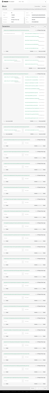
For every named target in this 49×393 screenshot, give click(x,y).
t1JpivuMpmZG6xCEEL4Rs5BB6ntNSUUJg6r (31, 48)
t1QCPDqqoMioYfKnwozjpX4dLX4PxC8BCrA (32, 114)
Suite (23, 391)
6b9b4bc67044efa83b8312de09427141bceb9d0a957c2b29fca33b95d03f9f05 (17, 175)
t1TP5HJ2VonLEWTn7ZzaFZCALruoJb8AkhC (31, 85)
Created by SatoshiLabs (6, 391)
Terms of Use (14, 391)
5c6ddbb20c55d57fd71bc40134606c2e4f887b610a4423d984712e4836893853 (17, 163)
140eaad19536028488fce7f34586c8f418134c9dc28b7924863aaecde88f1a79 (16, 330)
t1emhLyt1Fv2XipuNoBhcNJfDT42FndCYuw (31, 102)
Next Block (44, 6)
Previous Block (37, 6)
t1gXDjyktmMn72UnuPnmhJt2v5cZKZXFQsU (31, 60)
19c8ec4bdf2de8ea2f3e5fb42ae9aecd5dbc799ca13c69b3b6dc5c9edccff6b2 (16, 187)
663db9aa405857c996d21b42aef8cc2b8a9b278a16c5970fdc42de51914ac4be (16, 211)
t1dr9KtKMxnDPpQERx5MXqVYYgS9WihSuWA (32, 98)
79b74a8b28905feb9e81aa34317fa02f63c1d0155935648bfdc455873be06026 (16, 223)
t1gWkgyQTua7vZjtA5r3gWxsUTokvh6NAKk (31, 82)
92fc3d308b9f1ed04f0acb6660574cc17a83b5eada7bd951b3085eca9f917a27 (16, 365)
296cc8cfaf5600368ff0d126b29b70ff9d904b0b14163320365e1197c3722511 (16, 57)
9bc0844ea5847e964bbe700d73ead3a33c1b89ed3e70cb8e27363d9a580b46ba (17, 246)
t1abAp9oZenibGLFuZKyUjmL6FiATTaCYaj (10, 60)
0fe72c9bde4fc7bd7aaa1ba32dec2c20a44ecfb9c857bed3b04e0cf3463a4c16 (16, 318)
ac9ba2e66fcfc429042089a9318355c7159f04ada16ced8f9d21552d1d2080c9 (16, 306)
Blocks (20, 1)
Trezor (19, 391)
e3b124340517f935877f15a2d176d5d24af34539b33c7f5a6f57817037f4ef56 (16, 151)
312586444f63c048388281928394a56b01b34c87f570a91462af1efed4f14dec (16, 30)
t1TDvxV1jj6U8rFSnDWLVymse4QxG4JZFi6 (31, 105)
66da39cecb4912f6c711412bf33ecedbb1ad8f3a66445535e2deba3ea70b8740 (16, 126)
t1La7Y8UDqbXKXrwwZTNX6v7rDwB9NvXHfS (32, 108)
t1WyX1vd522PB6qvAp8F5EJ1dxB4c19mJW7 (31, 118)
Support (27, 391)
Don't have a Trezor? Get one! (42, 391)
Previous (32, 26)
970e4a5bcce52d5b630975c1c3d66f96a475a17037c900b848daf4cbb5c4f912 (17, 234)
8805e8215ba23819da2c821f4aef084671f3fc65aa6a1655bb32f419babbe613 (16, 73)
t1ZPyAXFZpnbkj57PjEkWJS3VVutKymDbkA (31, 92)
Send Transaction (33, 391)
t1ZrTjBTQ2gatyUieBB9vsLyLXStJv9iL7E (31, 95)
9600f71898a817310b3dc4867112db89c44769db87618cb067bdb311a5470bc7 (16, 199)
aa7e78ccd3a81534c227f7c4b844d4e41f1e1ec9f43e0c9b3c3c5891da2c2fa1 (16, 377)
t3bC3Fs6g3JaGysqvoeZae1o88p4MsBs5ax (32, 44)
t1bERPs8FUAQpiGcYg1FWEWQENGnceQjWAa (32, 88)
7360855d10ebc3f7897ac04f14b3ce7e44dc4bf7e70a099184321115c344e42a (16, 258)
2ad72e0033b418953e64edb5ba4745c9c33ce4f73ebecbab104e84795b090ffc (17, 139)
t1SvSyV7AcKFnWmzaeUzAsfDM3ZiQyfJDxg (31, 111)
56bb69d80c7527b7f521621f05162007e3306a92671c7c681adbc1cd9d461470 (16, 282)
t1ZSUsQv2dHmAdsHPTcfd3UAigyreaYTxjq (31, 33)
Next (45, 26)
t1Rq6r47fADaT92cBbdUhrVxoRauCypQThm (32, 40)
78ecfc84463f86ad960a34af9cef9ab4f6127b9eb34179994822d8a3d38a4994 (17, 294)
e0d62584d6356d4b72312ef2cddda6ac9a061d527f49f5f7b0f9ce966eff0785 (16, 353)
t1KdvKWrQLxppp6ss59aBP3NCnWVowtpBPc (32, 36)
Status (23, 1)
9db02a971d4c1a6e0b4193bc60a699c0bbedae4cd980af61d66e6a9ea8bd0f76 (17, 270)
